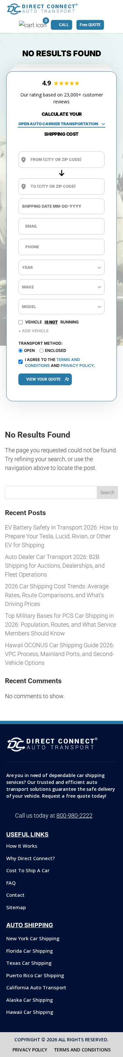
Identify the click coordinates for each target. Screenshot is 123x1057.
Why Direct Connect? (30, 858)
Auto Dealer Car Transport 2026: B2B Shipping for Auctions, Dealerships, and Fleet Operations (55, 565)
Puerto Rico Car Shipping (35, 975)
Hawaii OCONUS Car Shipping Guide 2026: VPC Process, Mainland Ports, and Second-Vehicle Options (59, 654)
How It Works (21, 845)
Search (107, 492)
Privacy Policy (77, 365)
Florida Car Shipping (29, 950)
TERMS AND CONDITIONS (82, 1050)
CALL (64, 25)
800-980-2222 (74, 815)
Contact (15, 895)
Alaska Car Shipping (29, 999)
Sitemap (16, 907)
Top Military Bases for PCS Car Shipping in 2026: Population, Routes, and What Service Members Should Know (60, 624)
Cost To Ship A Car (28, 870)
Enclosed (55, 350)
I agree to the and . (60, 362)
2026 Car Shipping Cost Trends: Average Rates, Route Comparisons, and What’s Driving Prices (57, 595)
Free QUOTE (90, 25)
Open (29, 350)
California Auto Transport (36, 987)
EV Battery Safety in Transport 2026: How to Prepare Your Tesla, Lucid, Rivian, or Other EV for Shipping (61, 536)
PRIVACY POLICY (29, 1050)
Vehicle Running (52, 322)
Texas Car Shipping (28, 963)
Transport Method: (40, 343)
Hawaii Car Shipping (29, 1012)
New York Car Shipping (32, 938)
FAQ (11, 882)
